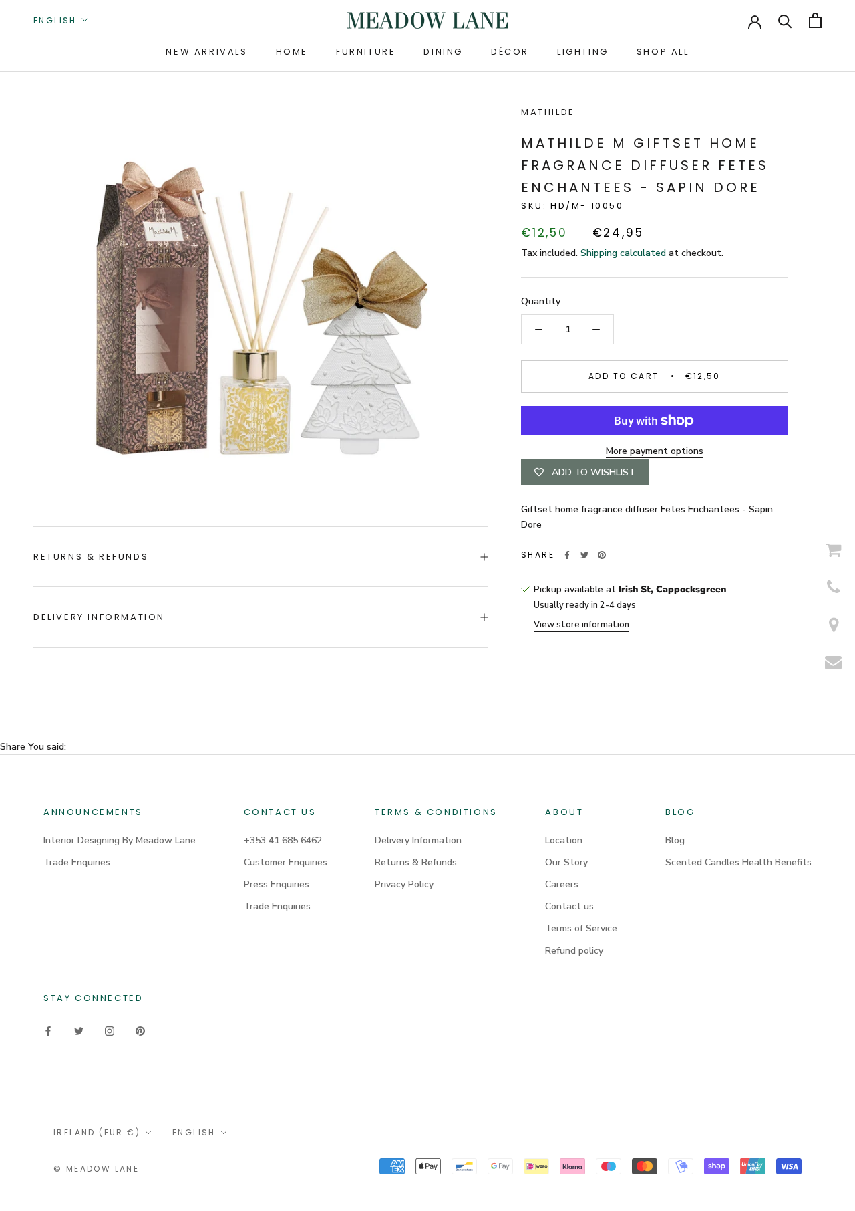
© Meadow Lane (96, 1168)
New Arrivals (206, 51)
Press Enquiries (276, 884)
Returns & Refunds (90, 556)
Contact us (569, 906)
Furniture (365, 51)
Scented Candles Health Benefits (738, 862)
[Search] (785, 20)
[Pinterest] (602, 555)
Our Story (566, 862)
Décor (510, 51)
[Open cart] (815, 20)
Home (292, 51)
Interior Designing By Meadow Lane (119, 840)
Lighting (583, 51)
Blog (675, 840)
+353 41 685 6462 (283, 840)
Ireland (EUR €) (96, 1132)
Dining (443, 51)
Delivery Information (99, 617)
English (55, 20)
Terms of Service (581, 928)
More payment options (654, 451)
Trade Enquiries (76, 862)
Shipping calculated (623, 253)
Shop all (663, 51)
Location (563, 840)
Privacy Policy (404, 884)
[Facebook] (567, 555)
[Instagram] (109, 1030)
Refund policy (574, 950)
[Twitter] (584, 555)
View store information (581, 625)
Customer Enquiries (285, 862)
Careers (561, 884)
